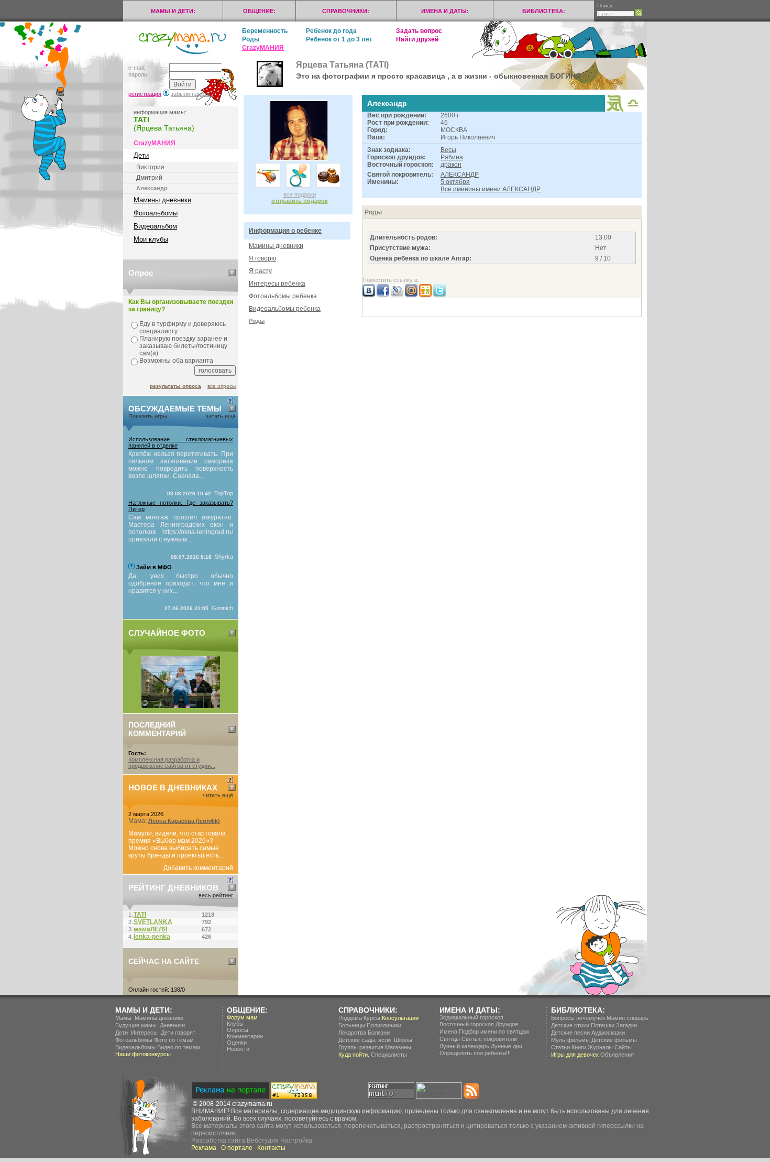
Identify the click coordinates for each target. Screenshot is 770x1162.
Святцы (449, 1039)
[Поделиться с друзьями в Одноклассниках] (425, 294)
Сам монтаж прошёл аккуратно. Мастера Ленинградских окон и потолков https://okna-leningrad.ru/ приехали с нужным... (180, 528)
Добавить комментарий (198, 868)
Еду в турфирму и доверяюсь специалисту (182, 327)
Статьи (560, 1047)
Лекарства (352, 1032)
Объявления (617, 1054)
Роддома (350, 1018)
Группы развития (360, 1047)
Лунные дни (506, 1046)
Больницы (351, 1025)
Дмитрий (149, 177)
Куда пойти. (353, 1054)
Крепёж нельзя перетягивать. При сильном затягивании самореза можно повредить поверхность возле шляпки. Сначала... (180, 465)
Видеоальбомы (135, 1047)
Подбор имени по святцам (494, 1031)
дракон (451, 164)
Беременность (265, 31)
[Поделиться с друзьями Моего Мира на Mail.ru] (411, 294)
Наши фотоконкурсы (143, 1054)
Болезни (379, 1032)
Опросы (237, 1030)
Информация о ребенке (285, 230)
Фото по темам (174, 1040)
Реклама (203, 1148)
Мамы (123, 1018)
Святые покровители (489, 1039)
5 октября (455, 182)
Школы (403, 1040)
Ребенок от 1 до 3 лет (339, 39)
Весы (448, 150)
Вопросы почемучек (578, 1018)
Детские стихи (570, 1025)
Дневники (172, 1025)
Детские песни (570, 1032)
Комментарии (245, 1036)
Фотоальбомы (156, 213)
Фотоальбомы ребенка (283, 296)
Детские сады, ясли (364, 1040)
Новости (238, 1049)
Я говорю (262, 258)
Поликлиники (384, 1025)
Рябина (452, 157)
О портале (236, 1148)
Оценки (237, 1042)
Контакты (271, 1148)
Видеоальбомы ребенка (285, 308)
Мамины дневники (162, 200)
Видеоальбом (155, 226)
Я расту (260, 271)
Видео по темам (178, 1047)
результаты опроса (175, 386)
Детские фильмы (614, 1040)
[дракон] (615, 109)
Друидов (507, 1024)
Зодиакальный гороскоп (471, 1017)
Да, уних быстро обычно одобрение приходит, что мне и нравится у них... (180, 583)
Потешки (602, 1025)
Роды (250, 39)
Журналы (600, 1047)
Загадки (626, 1025)
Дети (141, 155)
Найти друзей (417, 39)
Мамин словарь (627, 1018)
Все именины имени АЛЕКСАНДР (491, 189)
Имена (448, 1031)
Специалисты (389, 1054)
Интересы (144, 1032)
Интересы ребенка (277, 283)
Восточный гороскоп (466, 1024)
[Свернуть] (232, 273)
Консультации (400, 1018)
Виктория (150, 167)
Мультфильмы (570, 1040)
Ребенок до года (331, 31)
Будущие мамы (136, 1025)
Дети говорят (178, 1032)
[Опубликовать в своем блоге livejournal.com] (397, 294)
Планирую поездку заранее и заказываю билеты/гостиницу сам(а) (183, 346)
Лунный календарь (464, 1046)
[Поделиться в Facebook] (383, 294)
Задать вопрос (419, 31)
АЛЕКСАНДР (460, 174)
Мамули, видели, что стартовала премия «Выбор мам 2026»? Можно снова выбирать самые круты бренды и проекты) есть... (177, 844)
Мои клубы (151, 239)
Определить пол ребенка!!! (475, 1053)
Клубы (235, 1023)
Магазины (398, 1047)
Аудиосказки (608, 1032)
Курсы (372, 1018)
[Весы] (633, 108)
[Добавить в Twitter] (439, 294)
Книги (578, 1047)
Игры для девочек (575, 1054)
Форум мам (242, 1017)
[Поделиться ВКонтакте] (368, 294)
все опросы (221, 386)
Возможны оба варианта (176, 360)
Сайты (623, 1047)
